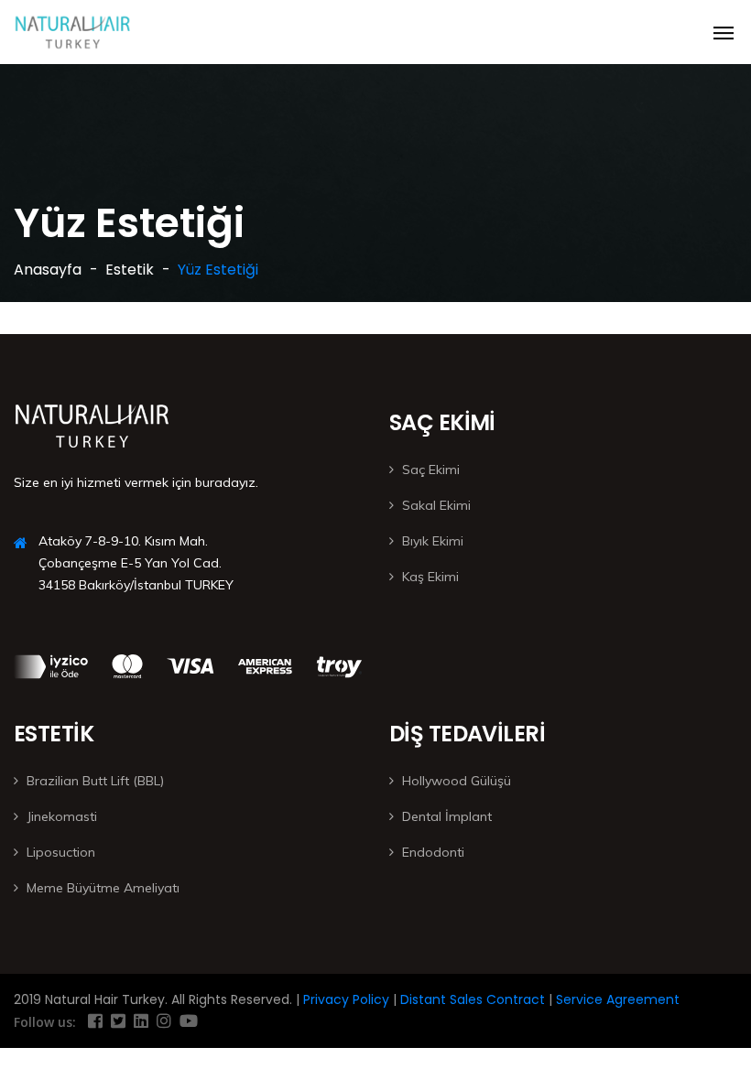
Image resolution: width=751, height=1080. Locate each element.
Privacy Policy (344, 999)
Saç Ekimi (431, 469)
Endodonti (433, 852)
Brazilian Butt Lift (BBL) (95, 780)
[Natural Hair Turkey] (73, 32)
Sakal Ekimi (436, 505)
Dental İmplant (447, 816)
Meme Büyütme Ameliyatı (103, 888)
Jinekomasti (62, 816)
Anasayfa (48, 269)
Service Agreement (616, 999)
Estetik (129, 269)
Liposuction (61, 852)
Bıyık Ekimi (432, 541)
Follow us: (45, 1022)
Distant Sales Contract (471, 999)
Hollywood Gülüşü (456, 780)
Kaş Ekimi (430, 576)
